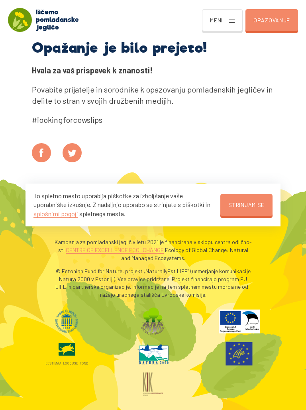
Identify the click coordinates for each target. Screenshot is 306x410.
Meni (216, 20)
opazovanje (271, 20)
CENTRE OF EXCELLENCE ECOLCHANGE (115, 249)
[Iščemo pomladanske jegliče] (20, 20)
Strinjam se (246, 204)
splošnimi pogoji (55, 213)
